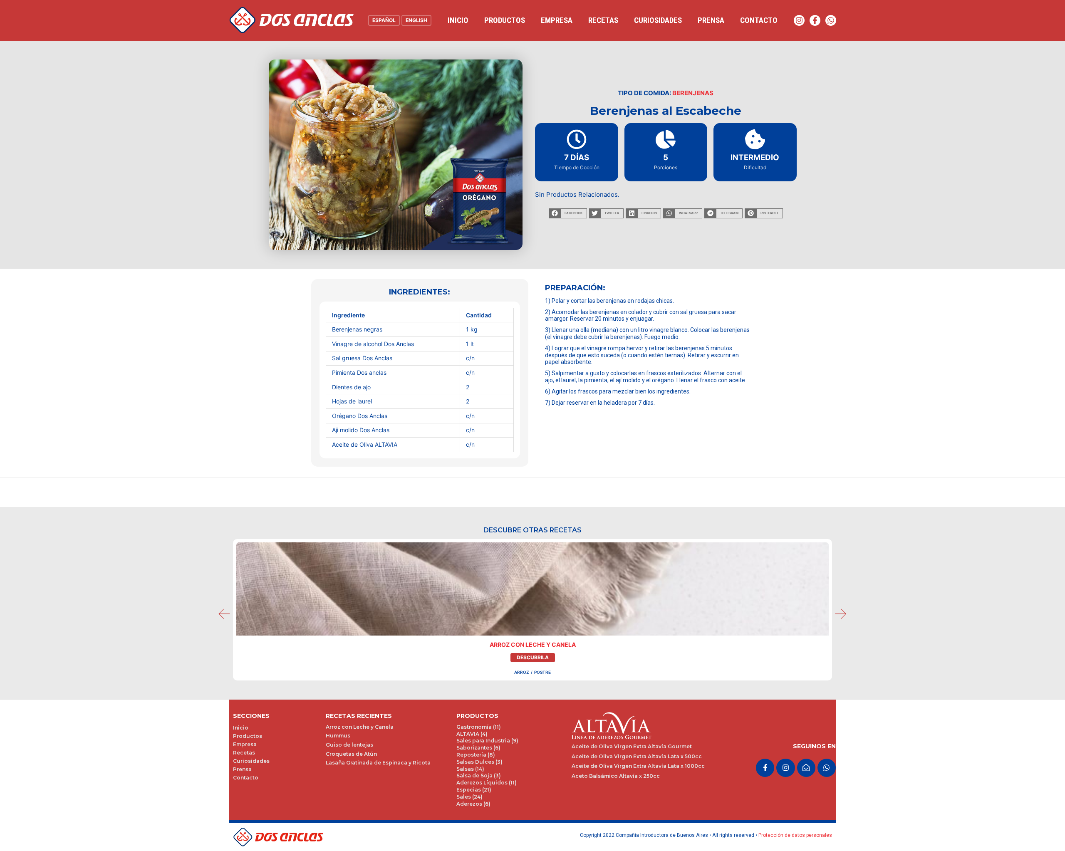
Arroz (521, 672)
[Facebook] (815, 20)
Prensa (711, 20)
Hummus (338, 735)
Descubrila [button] (533, 657)
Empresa (556, 20)
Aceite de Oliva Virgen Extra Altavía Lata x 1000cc (638, 766)
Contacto (759, 20)
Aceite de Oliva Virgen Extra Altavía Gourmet (632, 746)
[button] (568, 213)
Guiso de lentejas (349, 745)
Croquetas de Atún (351, 754)
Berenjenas (692, 93)
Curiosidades (658, 20)
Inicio (458, 20)
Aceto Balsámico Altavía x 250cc (616, 776)
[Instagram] (799, 20)
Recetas (603, 20)
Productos (504, 20)
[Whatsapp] (830, 20)
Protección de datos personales (795, 835)
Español (384, 20)
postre (542, 672)
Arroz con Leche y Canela (533, 644)
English (416, 20)
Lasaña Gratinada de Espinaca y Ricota (378, 762)
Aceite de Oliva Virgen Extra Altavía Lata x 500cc (637, 756)
